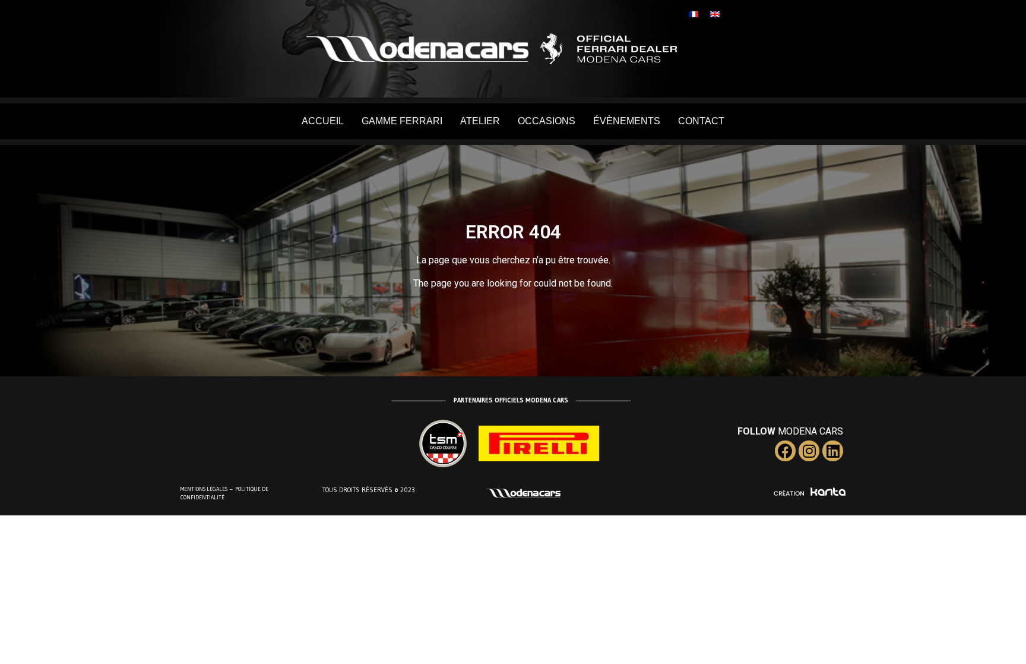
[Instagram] (809, 450)
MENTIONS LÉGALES (203, 489)
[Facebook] (785, 450)
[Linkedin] (832, 450)
